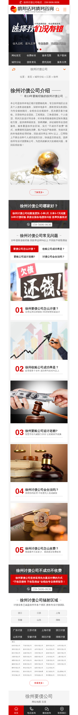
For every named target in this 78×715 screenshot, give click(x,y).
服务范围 (46, 55)
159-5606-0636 (41, 224)
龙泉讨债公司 (61, 660)
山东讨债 (17, 637)
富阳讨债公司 (39, 664)
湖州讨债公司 (16, 649)
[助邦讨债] (32, 9)
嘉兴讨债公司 (27, 649)
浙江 (20, 613)
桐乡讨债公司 (39, 660)
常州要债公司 (50, 675)
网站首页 (16, 55)
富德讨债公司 (27, 664)
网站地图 (36, 701)
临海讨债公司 (50, 653)
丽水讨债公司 (16, 653)
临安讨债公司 (39, 668)
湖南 (58, 620)
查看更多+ (39, 683)
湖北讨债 (46, 637)
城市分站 (16, 62)
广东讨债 (17, 630)
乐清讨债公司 (39, 653)
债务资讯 (31, 62)
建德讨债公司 (16, 664)
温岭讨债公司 (61, 653)
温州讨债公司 (50, 645)
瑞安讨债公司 (27, 656)
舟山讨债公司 (50, 649)
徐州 (55, 76)
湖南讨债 (60, 637)
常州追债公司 (39, 675)
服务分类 (61, 62)
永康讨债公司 (16, 656)
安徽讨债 (31, 637)
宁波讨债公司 (27, 645)
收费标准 (31, 55)
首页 (29, 76)
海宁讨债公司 (27, 660)
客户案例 (61, 55)
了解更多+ (39, 192)
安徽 (20, 620)
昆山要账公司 (61, 671)
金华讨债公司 (39, 649)
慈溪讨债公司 (39, 656)
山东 (39, 620)
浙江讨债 (60, 630)
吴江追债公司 (50, 671)
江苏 (48, 76)
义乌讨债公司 (50, 656)
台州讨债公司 (61, 645)
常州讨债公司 (27, 675)
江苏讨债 (31, 630)
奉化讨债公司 (27, 668)
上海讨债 (46, 630)
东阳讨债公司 (61, 664)
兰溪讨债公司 (50, 660)
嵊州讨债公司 (16, 668)
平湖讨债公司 (50, 664)
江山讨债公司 (50, 668)
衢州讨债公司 (61, 649)
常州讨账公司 (16, 675)
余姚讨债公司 (27, 653)
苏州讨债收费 (39, 671)
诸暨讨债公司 (16, 660)
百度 (44, 701)
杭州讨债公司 (16, 645)
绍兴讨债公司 (39, 645)
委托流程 (46, 62)
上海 (58, 613)
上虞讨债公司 (61, 656)
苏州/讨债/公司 (16, 672)
